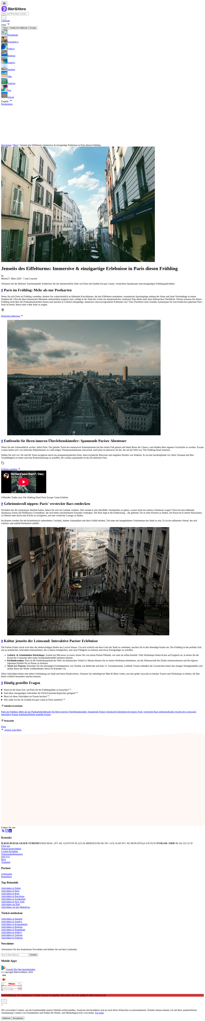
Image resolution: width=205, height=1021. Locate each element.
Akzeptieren (18, 1018)
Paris (3, 726)
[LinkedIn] (10, 831)
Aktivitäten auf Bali (10, 904)
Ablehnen (6, 1018)
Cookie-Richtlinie (9, 851)
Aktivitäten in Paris (10, 891)
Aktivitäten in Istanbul (11, 919)
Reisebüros (6, 876)
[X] (3, 831)
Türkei (5, 28)
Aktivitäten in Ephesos (12, 938)
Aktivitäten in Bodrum (12, 927)
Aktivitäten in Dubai (11, 888)
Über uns (5, 846)
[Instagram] (6, 831)
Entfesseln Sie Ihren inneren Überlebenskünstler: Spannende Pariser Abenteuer (78, 711)
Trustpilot (5, 862)
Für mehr (99, 1013)
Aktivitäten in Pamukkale (13, 929)
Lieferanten (6, 874)
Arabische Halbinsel (18, 28)
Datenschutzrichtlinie (11, 848)
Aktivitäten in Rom (10, 893)
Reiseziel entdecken (11, 316)
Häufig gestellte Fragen (40, 714)
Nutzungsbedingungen (12, 854)
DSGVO (5, 857)
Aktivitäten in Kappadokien (14, 924)
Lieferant (5, 20)
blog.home (6, 145)
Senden (33, 955)
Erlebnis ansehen (9, 469)
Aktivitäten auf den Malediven (15, 907)
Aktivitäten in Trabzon (12, 935)
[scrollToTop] (4, 1001)
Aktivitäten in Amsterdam (13, 899)
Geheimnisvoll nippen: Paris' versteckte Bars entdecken (142, 711)
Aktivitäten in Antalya (11, 921)
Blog (15, 145)
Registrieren (7, 104)
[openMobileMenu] (4, 3)
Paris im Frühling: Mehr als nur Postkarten (21, 711)
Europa (33, 28)
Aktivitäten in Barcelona (12, 896)
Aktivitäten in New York (12, 901)
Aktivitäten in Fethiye (11, 932)
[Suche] (3, 17)
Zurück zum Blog (12, 730)
